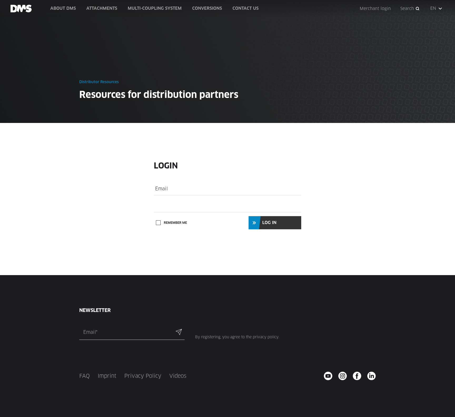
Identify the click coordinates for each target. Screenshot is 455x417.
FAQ (84, 376)
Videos (177, 376)
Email (161, 188)
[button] (436, 8)
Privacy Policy (142, 376)
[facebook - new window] (359, 376)
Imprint (107, 376)
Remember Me (175, 223)
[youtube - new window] (330, 376)
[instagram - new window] (344, 376)
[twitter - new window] (373, 376)
